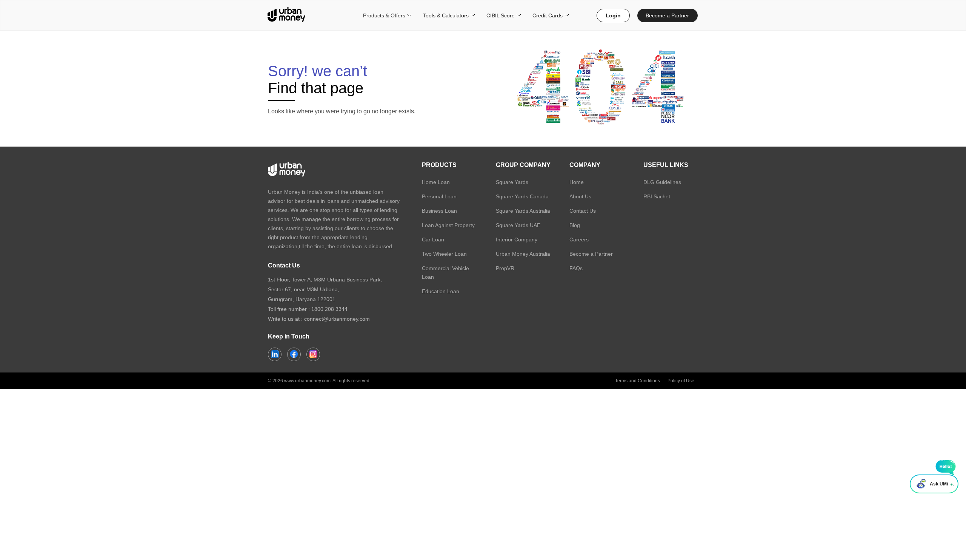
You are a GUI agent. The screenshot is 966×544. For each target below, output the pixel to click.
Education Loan (440, 291)
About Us (580, 196)
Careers (579, 239)
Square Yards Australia (523, 211)
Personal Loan (439, 196)
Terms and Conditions (637, 380)
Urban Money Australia (523, 254)
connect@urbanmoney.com (337, 319)
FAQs (576, 268)
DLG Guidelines (662, 182)
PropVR (505, 268)
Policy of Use (681, 380)
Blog (574, 225)
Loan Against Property (448, 225)
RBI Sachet (656, 196)
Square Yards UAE (518, 225)
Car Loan (433, 239)
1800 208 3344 (329, 309)
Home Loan (436, 182)
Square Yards (512, 182)
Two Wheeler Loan (444, 254)
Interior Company (516, 239)
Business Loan (439, 211)
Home (576, 182)
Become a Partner (667, 15)
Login (613, 15)
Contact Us (582, 211)
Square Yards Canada (522, 196)
